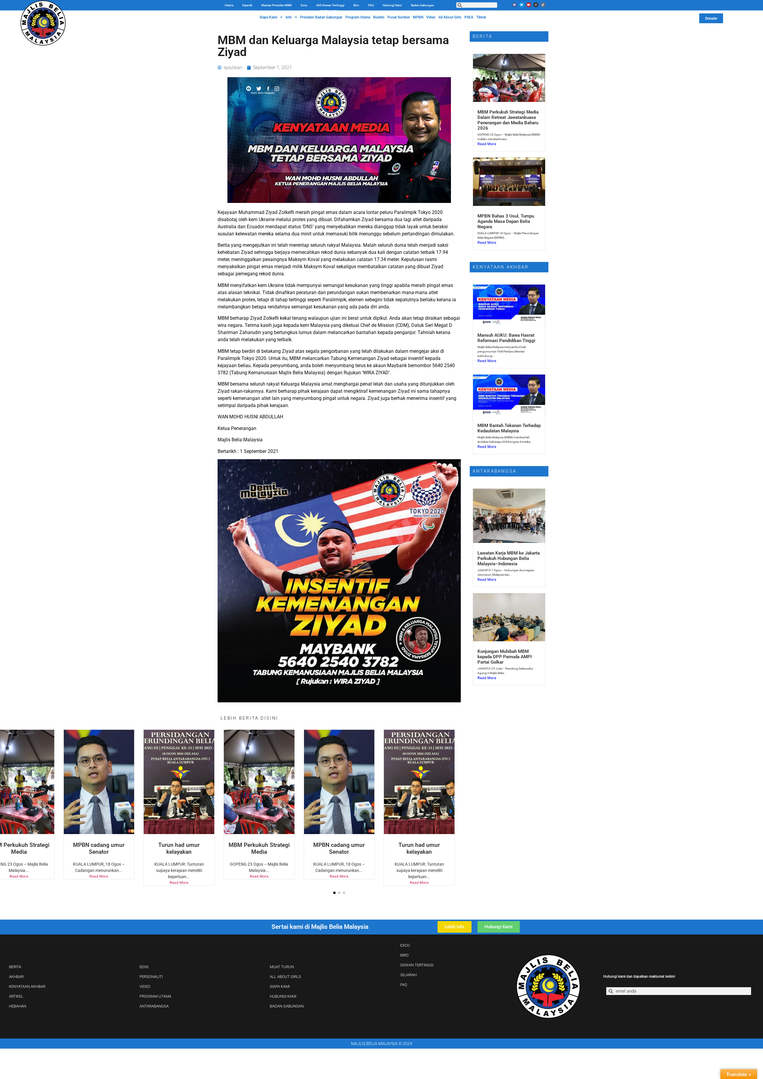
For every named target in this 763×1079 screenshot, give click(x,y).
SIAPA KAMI (280, 986)
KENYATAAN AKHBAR (27, 986)
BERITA (15, 967)
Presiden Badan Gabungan (321, 17)
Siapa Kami (268, 17)
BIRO (404, 955)
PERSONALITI (151, 976)
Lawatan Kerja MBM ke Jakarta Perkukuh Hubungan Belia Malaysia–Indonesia (508, 558)
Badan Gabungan (422, 5)
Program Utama (357, 17)
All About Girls (449, 17)
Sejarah (247, 5)
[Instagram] (536, 4)
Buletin (378, 17)
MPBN (418, 17)
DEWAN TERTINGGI (416, 965)
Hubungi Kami (392, 5)
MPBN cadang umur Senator (259, 848)
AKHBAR (16, 976)
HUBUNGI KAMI (283, 996)
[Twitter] (521, 4)
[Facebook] (514, 4)
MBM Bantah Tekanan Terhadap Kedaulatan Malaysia (509, 428)
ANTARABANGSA (154, 1006)
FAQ (371, 5)
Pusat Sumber (398, 17)
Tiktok (481, 17)
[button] (334, 893)
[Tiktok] (543, 4)
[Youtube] (528, 4)
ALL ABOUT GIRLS (285, 976)
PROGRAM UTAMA (155, 996)
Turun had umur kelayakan (99, 848)
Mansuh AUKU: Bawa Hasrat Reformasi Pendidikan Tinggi (506, 338)
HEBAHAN (17, 1006)
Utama (229, 5)
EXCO (405, 945)
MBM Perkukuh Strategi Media (179, 848)
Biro (356, 5)
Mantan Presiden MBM (276, 5)
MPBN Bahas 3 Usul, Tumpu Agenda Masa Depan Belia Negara (505, 221)
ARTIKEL (16, 996)
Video (430, 17)
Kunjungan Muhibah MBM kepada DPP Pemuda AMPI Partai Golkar (504, 657)
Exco (304, 5)
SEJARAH (408, 975)
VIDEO (144, 986)
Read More (98, 882)
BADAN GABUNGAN (287, 1006)
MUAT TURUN (282, 967)
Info (289, 17)
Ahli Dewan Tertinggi (330, 5)
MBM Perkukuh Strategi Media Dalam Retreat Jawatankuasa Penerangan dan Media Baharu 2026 (508, 120)
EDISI (143, 967)
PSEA (468, 17)
